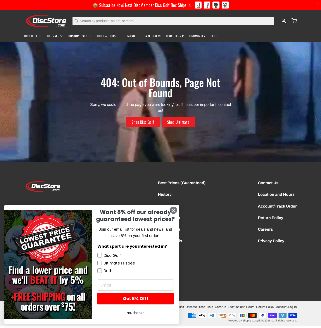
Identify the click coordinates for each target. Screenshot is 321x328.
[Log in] (282, 21)
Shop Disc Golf (142, 122)
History (165, 194)
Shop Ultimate (178, 122)
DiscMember (197, 36)
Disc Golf (30, 36)
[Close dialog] (173, 210)
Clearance (131, 36)
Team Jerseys (152, 36)
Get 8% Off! (135, 298)
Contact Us (268, 183)
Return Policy (270, 218)
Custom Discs (77, 36)
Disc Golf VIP (175, 36)
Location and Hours (276, 194)
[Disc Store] (45, 21)
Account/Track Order (277, 206)
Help (210, 307)
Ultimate (53, 36)
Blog (214, 36)
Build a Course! (107, 36)
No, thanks (135, 312)
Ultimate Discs (195, 307)
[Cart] (292, 21)
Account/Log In (286, 307)
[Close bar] (318, 2)
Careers (265, 229)
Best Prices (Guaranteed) (182, 183)
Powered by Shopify (239, 320)
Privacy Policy (271, 241)
